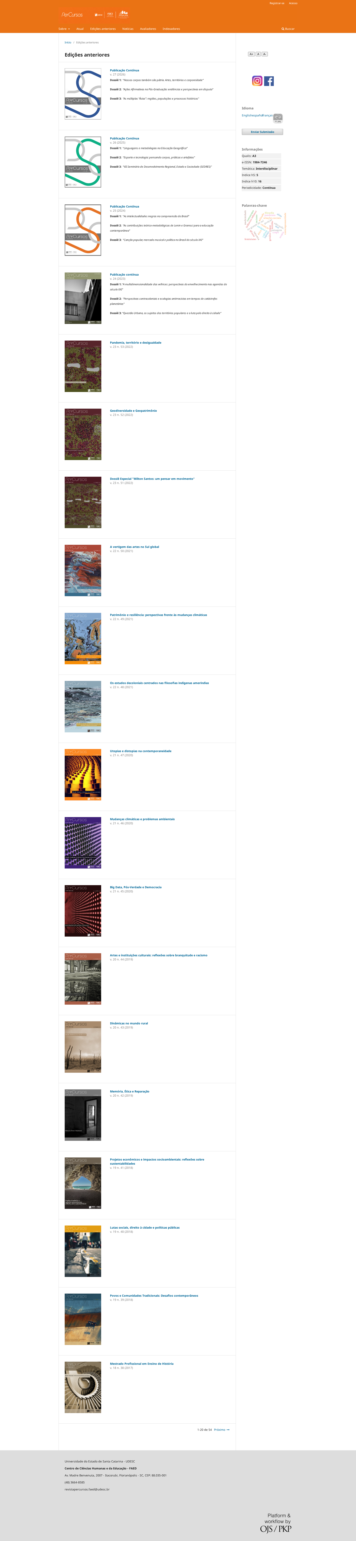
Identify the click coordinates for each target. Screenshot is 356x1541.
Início (68, 42)
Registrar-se (277, 3)
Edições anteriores (103, 29)
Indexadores (171, 29)
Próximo (219, 1430)
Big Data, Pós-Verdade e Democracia (136, 887)
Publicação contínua (124, 274)
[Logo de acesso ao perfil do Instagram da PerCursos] (256, 85)
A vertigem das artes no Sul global (134, 547)
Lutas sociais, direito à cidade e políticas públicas (145, 1227)
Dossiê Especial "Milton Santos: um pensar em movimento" (152, 479)
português (278, 118)
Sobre (63, 29)
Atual (80, 29)
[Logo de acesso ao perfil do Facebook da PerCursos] (269, 85)
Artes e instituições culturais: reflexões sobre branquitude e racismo (158, 955)
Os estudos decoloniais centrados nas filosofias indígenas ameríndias (159, 683)
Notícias (128, 29)
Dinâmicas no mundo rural (129, 1023)
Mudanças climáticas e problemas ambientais (142, 819)
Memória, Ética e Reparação (129, 1091)
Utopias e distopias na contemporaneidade (140, 751)
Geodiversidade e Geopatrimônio (133, 411)
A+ (251, 54)
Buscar (289, 29)
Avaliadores (148, 29)
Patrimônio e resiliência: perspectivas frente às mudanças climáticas (158, 615)
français (268, 115)
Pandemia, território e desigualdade (135, 342)
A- (264, 54)
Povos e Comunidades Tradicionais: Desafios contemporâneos (154, 1296)
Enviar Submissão (262, 132)
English (247, 115)
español (257, 115)
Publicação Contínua (124, 70)
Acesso (293, 3)
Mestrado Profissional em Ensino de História (141, 1364)
